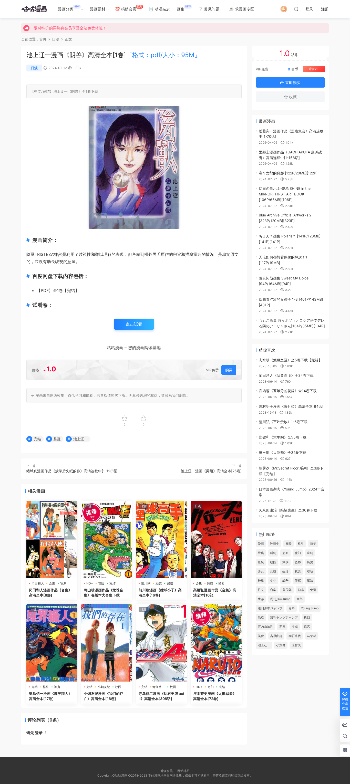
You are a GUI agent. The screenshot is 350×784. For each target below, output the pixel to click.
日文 (261, 590)
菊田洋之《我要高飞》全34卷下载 (286, 375)
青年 (292, 608)
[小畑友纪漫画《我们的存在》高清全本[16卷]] (106, 642)
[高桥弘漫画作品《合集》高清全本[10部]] (216, 539)
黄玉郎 (287, 590)
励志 (159, 583)
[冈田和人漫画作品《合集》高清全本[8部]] (51, 539)
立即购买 (292, 82)
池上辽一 (60, 91)
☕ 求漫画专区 (241, 9)
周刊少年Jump (280, 599)
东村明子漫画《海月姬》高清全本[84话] (291, 406)
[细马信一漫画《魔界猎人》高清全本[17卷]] (51, 642)
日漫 (34, 68)
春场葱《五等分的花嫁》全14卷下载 (288, 391)
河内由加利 (265, 627)
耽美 (298, 571)
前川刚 (145, 583)
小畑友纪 (104, 687)
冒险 (101, 583)
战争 (285, 580)
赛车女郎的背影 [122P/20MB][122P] (288, 173)
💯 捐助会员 (128, 8)
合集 (52, 583)
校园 (221, 583)
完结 (46, 91)
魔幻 (298, 553)
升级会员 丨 (168, 771)
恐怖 (298, 562)
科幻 (273, 553)
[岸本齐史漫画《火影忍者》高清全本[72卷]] (216, 642)
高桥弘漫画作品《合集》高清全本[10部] (214, 592)
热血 (285, 553)
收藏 (292, 96)
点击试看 (134, 324)
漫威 (295, 627)
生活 (285, 571)
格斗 (46, 687)
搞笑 (313, 544)
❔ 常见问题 (208, 9)
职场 (310, 571)
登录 (39, 732)
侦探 (298, 580)
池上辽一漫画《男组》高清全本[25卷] (211, 471)
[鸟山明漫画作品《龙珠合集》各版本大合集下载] (106, 539)
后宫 (307, 627)
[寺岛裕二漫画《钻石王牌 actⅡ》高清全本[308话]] (161, 642)
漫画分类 (69, 8)
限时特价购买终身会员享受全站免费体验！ (70, 28)
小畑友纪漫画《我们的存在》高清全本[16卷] (103, 696)
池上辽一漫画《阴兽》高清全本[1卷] (113, 55)
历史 (310, 562)
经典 (261, 553)
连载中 (274, 544)
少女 (261, 571)
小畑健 (280, 645)
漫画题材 (97, 9)
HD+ (89, 583)
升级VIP (314, 69)
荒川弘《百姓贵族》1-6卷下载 (283, 422)
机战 (307, 617)
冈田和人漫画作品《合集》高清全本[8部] (50, 592)
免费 (313, 590)
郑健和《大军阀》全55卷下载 (282, 437)
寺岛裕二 (158, 687)
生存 (261, 599)
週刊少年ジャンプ (270, 608)
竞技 (273, 571)
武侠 (285, 562)
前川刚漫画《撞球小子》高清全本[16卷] (160, 592)
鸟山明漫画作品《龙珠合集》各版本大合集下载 (103, 592)
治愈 (261, 617)
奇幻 (211, 687)
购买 (228, 370)
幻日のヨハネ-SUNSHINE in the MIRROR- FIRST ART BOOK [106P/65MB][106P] (285, 194)
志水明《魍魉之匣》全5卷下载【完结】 (290, 360)
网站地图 (183, 771)
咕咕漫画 (34, 9)
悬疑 (57, 439)
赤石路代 (295, 636)
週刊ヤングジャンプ (284, 617)
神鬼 (57, 687)
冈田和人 (38, 583)
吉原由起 (276, 636)
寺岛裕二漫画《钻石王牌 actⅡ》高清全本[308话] (161, 696)
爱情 (261, 544)
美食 (261, 636)
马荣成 (311, 636)
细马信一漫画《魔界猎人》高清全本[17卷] (50, 696)
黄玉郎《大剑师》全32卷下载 (282, 452)
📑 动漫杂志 (159, 9)
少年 (273, 580)
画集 (184, 8)
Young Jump (309, 608)
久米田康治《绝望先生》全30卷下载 (288, 510)
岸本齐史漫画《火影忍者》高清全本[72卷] (214, 696)
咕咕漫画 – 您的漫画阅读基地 (134, 348)
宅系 (63, 583)
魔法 (310, 580)
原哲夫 (296, 645)
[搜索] (296, 9)
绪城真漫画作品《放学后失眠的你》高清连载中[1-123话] (71, 471)
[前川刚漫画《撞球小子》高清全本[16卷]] (161, 539)
